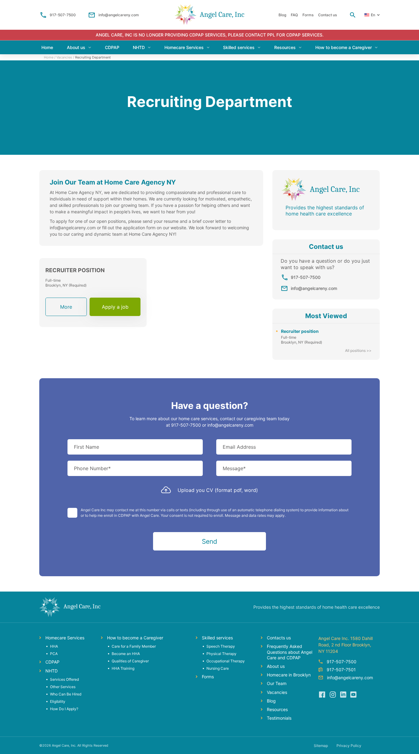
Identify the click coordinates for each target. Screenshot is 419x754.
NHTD (139, 47)
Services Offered (64, 679)
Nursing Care (217, 668)
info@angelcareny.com (118, 15)
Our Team (276, 683)
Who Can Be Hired (65, 694)
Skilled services (239, 47)
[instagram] (332, 694)
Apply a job (115, 307)
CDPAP (112, 47)
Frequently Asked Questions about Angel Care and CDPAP (289, 652)
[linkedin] (343, 694)
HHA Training (123, 668)
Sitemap (321, 745)
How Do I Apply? (64, 708)
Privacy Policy (348, 745)
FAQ (294, 15)
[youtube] (353, 694)
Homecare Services (184, 47)
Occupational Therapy (225, 661)
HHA (54, 646)
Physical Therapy (221, 653)
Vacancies (64, 57)
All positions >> (358, 350)
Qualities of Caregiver (130, 661)
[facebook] (322, 694)
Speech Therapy (220, 646)
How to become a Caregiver (343, 47)
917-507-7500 (63, 15)
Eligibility (57, 701)
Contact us (327, 15)
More (66, 310)
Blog (282, 15)
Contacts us (279, 637)
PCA (54, 653)
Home (47, 47)
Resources (285, 47)
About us (76, 47)
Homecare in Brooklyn (289, 674)
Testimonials (279, 718)
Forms (307, 15)
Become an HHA (126, 653)
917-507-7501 (341, 669)
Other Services (62, 686)
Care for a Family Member (134, 646)
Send (209, 541)
